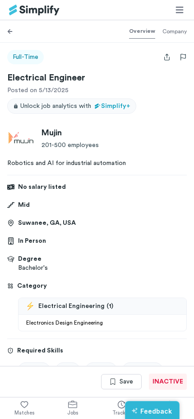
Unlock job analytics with (75, 106)
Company (174, 31)
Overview (142, 31)
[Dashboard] (34, 10)
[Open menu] (179, 10)
